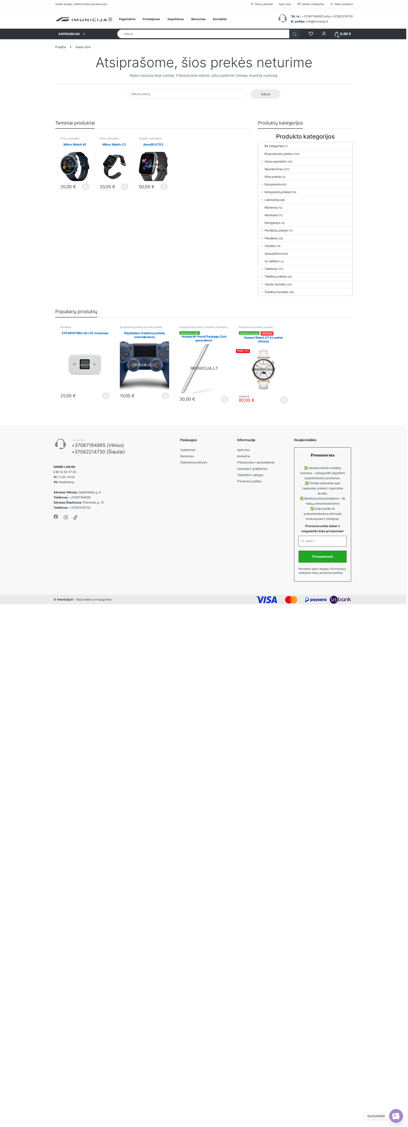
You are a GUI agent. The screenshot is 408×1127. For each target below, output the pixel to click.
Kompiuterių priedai (278, 192)
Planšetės (271, 238)
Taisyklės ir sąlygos (250, 475)
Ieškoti (265, 94)
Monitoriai (271, 215)
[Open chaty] (396, 1116)
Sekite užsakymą (313, 4)
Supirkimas (175, 19)
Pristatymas (151, 19)
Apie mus (285, 4)
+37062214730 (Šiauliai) (98, 452)
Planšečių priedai (276, 230)
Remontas (198, 19)
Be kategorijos (274, 146)
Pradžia (60, 47)
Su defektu (272, 261)
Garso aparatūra (276, 161)
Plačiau (84, 186)
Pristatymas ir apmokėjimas (255, 462)
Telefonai (271, 269)
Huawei (268, 327)
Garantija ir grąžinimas (252, 468)
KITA (63, 138)
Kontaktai (220, 19)
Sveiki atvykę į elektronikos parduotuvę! (81, 4)
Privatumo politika (249, 481)
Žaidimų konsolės (276, 292)
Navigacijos (272, 223)
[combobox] (203, 33)
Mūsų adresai (263, 4)
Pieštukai (209, 327)
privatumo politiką (331, 572)
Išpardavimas (274, 169)
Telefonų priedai (275, 276)
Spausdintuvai (274, 253)
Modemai (271, 207)
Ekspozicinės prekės (278, 154)
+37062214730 (342, 16)
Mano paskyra (344, 4)
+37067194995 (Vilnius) (98, 445)
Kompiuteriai (273, 184)
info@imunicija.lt (309, 21)
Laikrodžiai (73, 138)
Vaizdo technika (275, 284)
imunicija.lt (65, 599)
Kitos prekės (273, 176)
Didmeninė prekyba (193, 462)
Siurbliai (270, 246)
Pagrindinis (127, 19)
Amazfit (143, 138)
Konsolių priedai (152, 327)
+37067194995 (312, 16)
